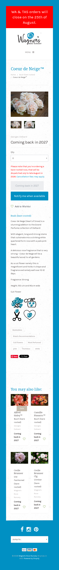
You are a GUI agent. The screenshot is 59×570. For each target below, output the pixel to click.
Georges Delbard (19, 137)
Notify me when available (29, 196)
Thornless (26, 349)
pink (15, 349)
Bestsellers (17, 330)
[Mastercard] (34, 550)
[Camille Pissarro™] (39, 399)
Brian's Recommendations (24, 336)
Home (13, 75)
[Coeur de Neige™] (16, 124)
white (37, 349)
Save (16, 356)
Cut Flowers (18, 342)
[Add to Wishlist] (24, 438)
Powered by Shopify (31, 559)
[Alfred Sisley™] (19, 399)
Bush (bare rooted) (27, 75)
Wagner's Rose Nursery (28, 556)
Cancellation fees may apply (30, 176)
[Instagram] (28, 529)
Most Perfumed (34, 342)
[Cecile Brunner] (19, 457)
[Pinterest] (36, 529)
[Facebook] (22, 529)
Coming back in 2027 (27, 185)
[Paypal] (24, 550)
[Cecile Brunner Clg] (39, 457)
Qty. (13, 152)
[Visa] (29, 550)
